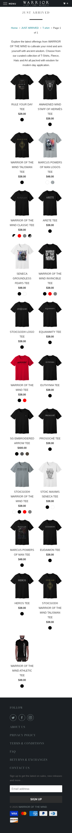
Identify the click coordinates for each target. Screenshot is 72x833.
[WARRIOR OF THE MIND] (36, 3)
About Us (17, 727)
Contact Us (20, 768)
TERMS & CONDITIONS (27, 743)
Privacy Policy (23, 735)
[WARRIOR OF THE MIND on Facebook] (23, 717)
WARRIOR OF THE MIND (33, 806)
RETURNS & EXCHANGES (28, 760)
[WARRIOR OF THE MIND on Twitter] (14, 717)
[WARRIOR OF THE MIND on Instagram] (31, 717)
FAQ (13, 751)
